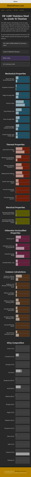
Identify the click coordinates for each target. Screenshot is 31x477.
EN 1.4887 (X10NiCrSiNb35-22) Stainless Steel (14, 44)
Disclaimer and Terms (20, 471)
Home (2, 10)
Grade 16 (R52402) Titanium (11, 52)
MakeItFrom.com (15, 5)
